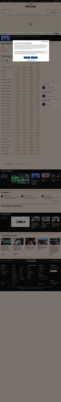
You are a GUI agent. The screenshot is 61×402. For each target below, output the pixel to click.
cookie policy (22, 51)
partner (45, 51)
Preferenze (27, 57)
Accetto (34, 57)
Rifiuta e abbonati (45, 41)
